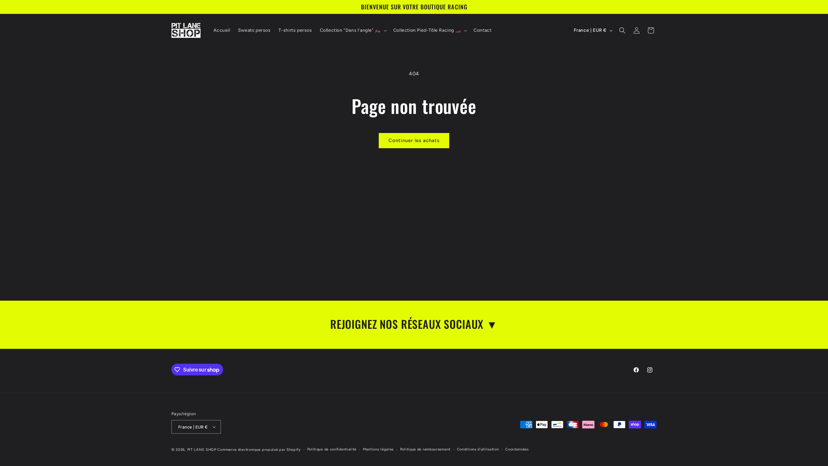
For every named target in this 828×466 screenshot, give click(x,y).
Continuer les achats (414, 140)
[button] (352, 30)
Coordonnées (517, 449)
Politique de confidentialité (332, 449)
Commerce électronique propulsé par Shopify (258, 450)
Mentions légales (378, 449)
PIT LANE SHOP (201, 450)
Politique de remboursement (425, 449)
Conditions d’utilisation (478, 449)
